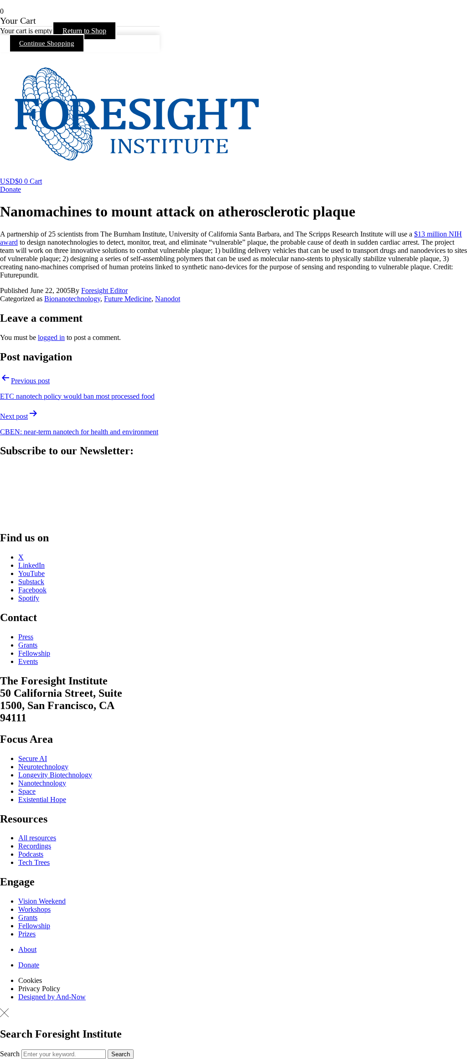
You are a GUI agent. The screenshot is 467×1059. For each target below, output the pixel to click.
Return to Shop (84, 31)
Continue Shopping (46, 43)
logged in (51, 337)
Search (10, 1054)
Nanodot (167, 299)
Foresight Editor (104, 290)
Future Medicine (127, 299)
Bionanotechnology (72, 299)
